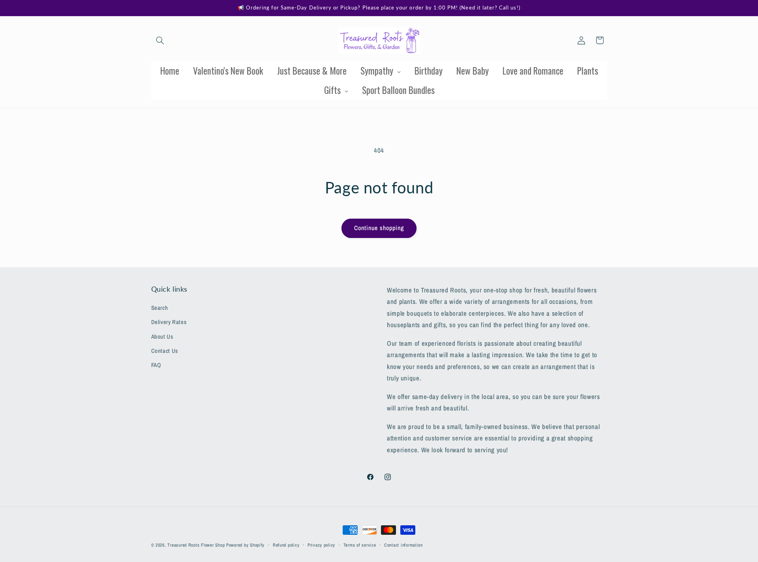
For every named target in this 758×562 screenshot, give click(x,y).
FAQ (156, 365)
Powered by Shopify (245, 545)
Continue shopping (379, 228)
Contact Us (164, 351)
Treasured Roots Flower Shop (196, 545)
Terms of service (359, 545)
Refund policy (286, 545)
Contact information (403, 545)
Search (159, 308)
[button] (160, 40)
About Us (162, 337)
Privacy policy (321, 545)
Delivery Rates (169, 322)
